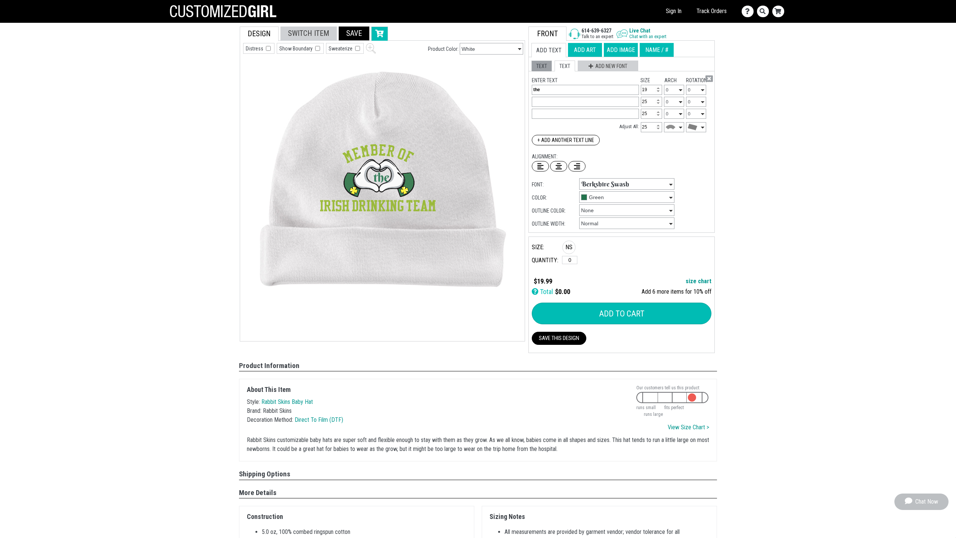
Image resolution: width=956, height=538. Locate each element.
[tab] (259, 34)
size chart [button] (698, 281)
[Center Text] (558, 166)
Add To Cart (622, 313)
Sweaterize (341, 49)
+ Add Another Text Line (565, 140)
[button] (354, 33)
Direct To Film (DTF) (319, 419)
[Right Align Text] (577, 166)
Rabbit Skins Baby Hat (287, 401)
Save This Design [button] (559, 338)
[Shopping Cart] (780, 11)
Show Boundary (296, 49)
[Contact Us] (749, 11)
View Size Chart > (688, 427)
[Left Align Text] (540, 166)
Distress (255, 49)
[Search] (764, 11)
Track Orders (711, 11)
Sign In (674, 11)
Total (545, 292)
